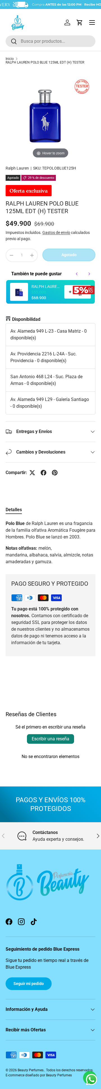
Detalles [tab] (14, 509)
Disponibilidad (26, 319)
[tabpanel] (50, 542)
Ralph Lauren (17, 168)
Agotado (69, 254)
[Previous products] (77, 274)
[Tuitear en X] (32, 472)
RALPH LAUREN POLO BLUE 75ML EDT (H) (46, 286)
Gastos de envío (56, 232)
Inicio (10, 58)
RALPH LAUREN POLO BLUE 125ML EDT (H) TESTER (45, 62)
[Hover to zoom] (50, 114)
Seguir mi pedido (28, 983)
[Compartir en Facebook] (43, 472)
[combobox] (50, 41)
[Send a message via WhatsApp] (91, 1079)
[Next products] (89, 274)
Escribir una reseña (50, 738)
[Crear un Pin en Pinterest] (54, 472)
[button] (80, 22)
